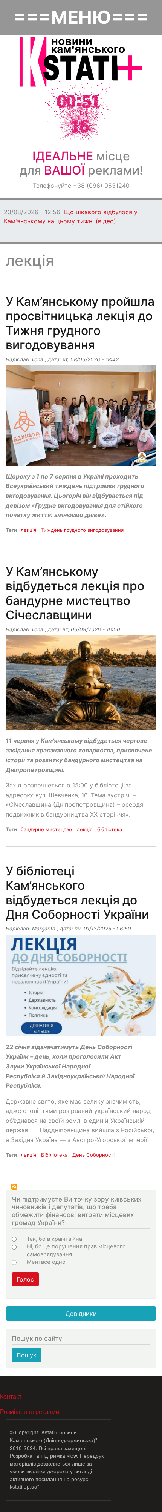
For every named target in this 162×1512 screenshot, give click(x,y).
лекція (28, 530)
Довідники (81, 1313)
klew (72, 1455)
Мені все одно (46, 1262)
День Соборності (93, 1155)
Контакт (10, 1396)
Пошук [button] (27, 1355)
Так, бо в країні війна (54, 1239)
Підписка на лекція (14, 1187)
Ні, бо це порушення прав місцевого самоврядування (76, 1250)
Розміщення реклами (29, 1411)
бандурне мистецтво (46, 829)
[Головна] (81, 62)
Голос (25, 1279)
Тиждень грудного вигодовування (82, 530)
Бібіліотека (54, 1155)
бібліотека (109, 829)
